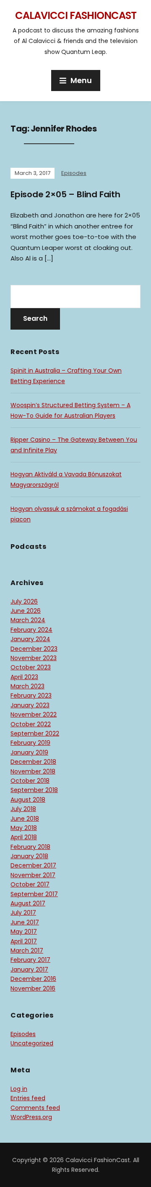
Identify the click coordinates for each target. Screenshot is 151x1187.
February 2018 (30, 847)
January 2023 (29, 705)
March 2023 (27, 686)
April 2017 (23, 941)
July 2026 (24, 601)
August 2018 (27, 799)
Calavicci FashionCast (75, 15)
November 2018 (32, 771)
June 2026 (25, 611)
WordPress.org (31, 1117)
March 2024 (27, 620)
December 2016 (33, 979)
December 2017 (33, 865)
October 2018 (29, 780)
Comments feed (35, 1108)
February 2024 (31, 630)
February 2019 (30, 743)
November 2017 (32, 875)
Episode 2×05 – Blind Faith (65, 194)
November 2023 (33, 658)
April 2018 (23, 837)
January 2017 (29, 969)
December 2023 (33, 649)
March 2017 (26, 950)
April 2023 (24, 677)
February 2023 (31, 695)
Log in (18, 1089)
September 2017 (34, 894)
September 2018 (34, 790)
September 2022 (34, 733)
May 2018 (23, 828)
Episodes (73, 173)
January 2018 (29, 856)
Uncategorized (31, 1043)
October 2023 (30, 667)
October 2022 (30, 724)
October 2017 (29, 884)
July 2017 (23, 912)
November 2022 (33, 714)
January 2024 (30, 639)
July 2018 (23, 809)
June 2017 (24, 922)
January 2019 (29, 752)
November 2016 (32, 988)
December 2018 (33, 761)
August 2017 (27, 903)
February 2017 (30, 960)
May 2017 (23, 931)
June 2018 (24, 818)
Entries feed (27, 1098)
